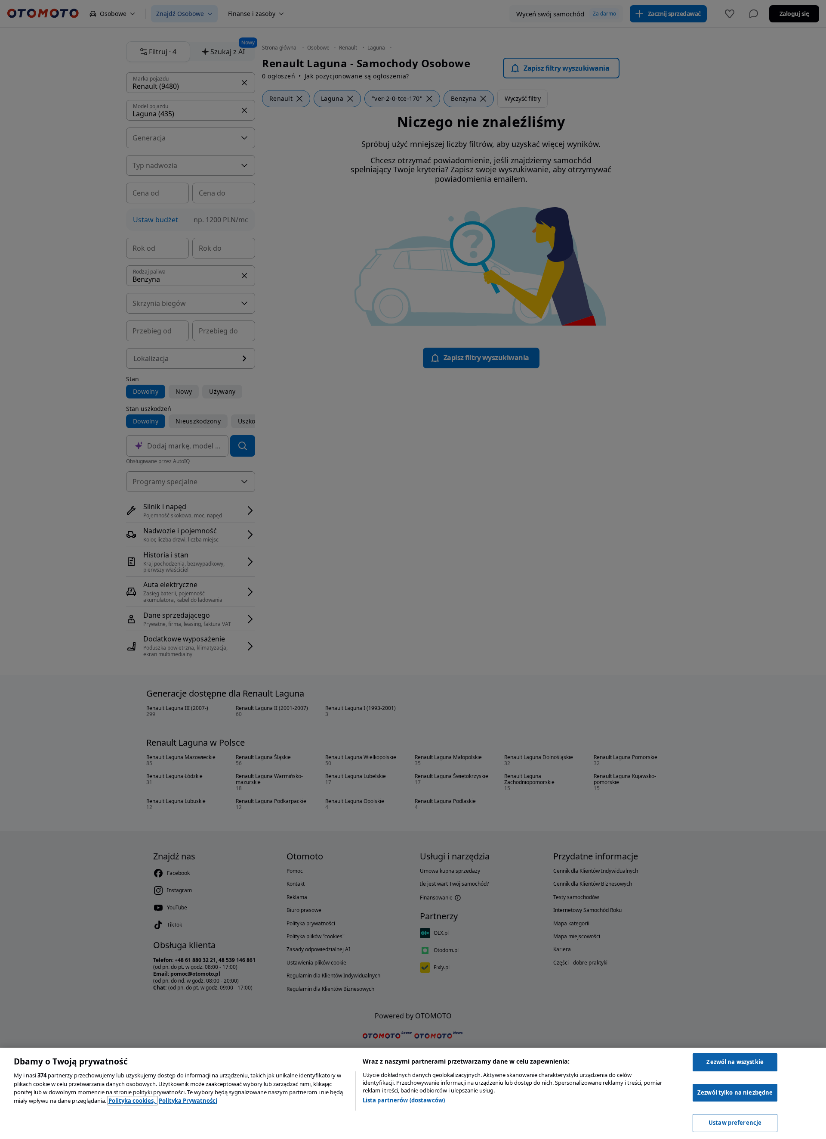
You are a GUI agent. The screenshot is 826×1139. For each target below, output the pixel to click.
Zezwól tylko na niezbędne (735, 1092)
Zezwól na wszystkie (734, 1062)
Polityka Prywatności (188, 1101)
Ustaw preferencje (735, 1123)
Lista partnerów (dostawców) (404, 1100)
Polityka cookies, (132, 1101)
